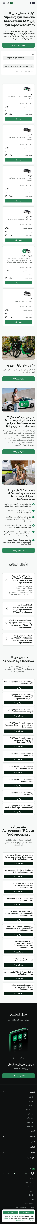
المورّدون (31, 1178)
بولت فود (30, 1114)
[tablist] (18, 1058)
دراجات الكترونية (28, 1105)
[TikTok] (3, 1173)
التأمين (32, 1191)
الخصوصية (31, 1186)
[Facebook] (25, 1173)
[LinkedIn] (8, 1173)
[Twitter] (20, 1173)
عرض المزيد (19, 688)
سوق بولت (30, 1118)
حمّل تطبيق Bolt (18, 379)
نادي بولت (30, 1126)
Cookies (31, 1195)
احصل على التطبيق (18, 45)
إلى (33, 63)
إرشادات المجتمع (29, 1203)
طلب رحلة (18, 119)
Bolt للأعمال (29, 1122)
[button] (6, 579)
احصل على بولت (18, 1076)
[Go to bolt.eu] (32, 3)
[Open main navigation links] (4, 3)
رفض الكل (11, 1212)
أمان (33, 1199)
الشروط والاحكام (29, 1182)
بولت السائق (29, 1109)
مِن (33, 54)
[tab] (22, 1058)
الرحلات (31, 1097)
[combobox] (18, 58)
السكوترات (30, 1101)
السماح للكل (26, 1212)
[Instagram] (14, 1173)
